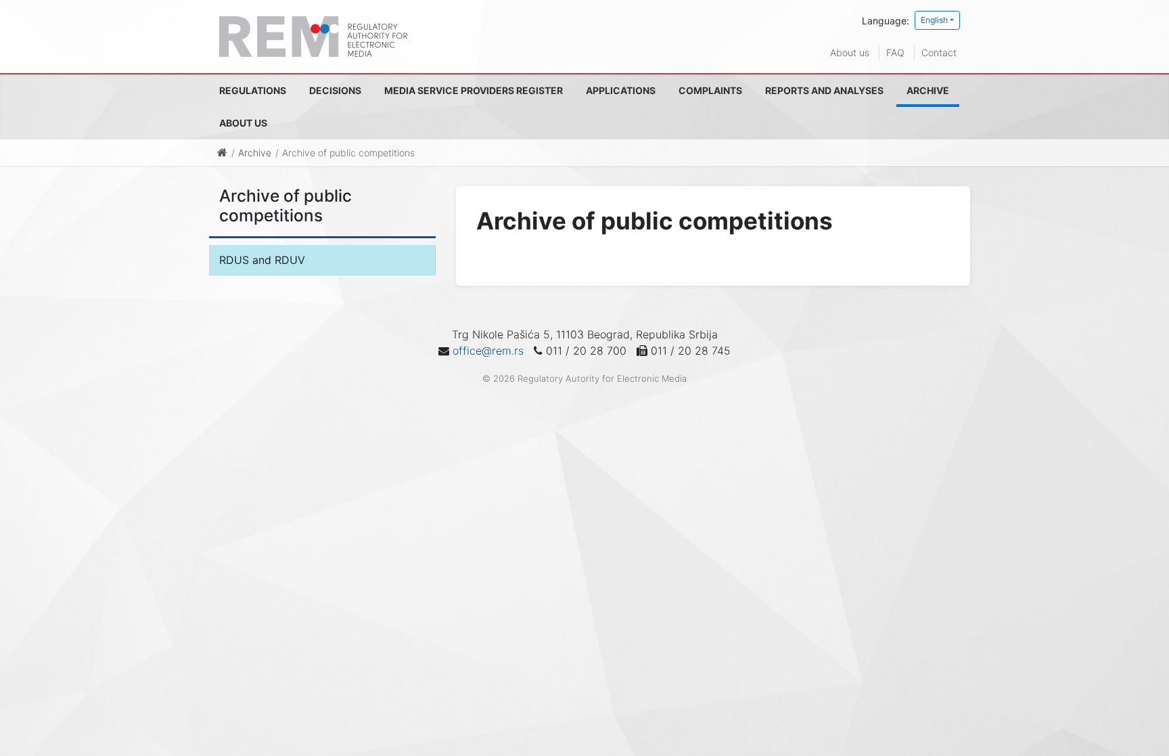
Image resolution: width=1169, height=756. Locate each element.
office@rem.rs (488, 350)
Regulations (252, 90)
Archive (928, 90)
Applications (621, 90)
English (934, 20)
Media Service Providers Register (473, 90)
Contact (939, 52)
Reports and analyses (824, 90)
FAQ (895, 52)
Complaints (710, 90)
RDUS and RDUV (262, 260)
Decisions (335, 90)
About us (849, 52)
